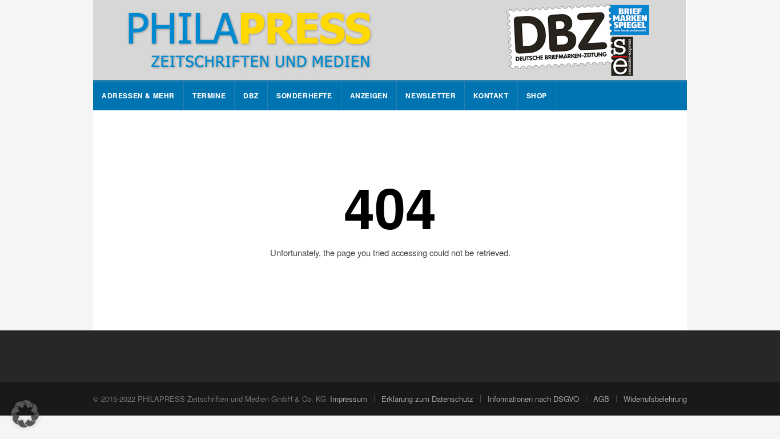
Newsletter (430, 96)
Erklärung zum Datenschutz (427, 398)
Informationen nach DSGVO (533, 398)
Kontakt (490, 96)
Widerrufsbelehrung (655, 398)
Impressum (348, 398)
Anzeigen (369, 96)
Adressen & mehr (138, 96)
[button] (25, 414)
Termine (209, 96)
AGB (601, 398)
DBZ (251, 96)
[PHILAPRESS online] (389, 40)
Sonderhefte (304, 96)
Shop (536, 96)
